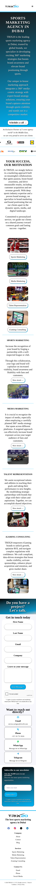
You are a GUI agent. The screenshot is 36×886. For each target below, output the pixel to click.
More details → (18, 380)
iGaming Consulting (17, 329)
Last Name (18, 633)
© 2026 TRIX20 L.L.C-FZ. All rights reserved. (15, 882)
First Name (18, 622)
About (18, 837)
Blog (18, 843)
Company (18, 655)
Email (18, 644)
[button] (32, 4)
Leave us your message (18, 666)
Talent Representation (17, 305)
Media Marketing (18, 281)
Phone (18, 873)
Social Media (18, 876)
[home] (11, 6)
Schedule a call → (18, 122)
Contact (18, 840)
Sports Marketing (18, 257)
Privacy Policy (21, 884)
